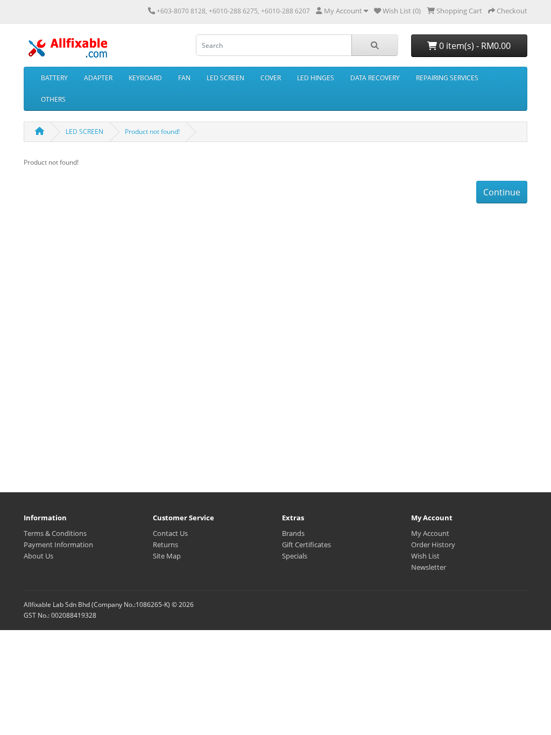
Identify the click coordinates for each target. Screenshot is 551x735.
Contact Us (170, 533)
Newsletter (428, 567)
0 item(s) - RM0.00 (474, 46)
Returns (165, 544)
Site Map (167, 556)
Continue (501, 192)
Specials (294, 556)
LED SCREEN (225, 77)
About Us (38, 556)
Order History (433, 544)
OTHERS (53, 99)
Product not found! (152, 131)
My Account (430, 533)
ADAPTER (98, 77)
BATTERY (54, 77)
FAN (184, 77)
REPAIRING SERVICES (447, 77)
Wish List (425, 556)
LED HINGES (315, 77)
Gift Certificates (306, 544)
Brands (293, 533)
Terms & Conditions (55, 533)
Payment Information (58, 544)
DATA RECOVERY (375, 77)
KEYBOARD (145, 77)
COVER (270, 77)
